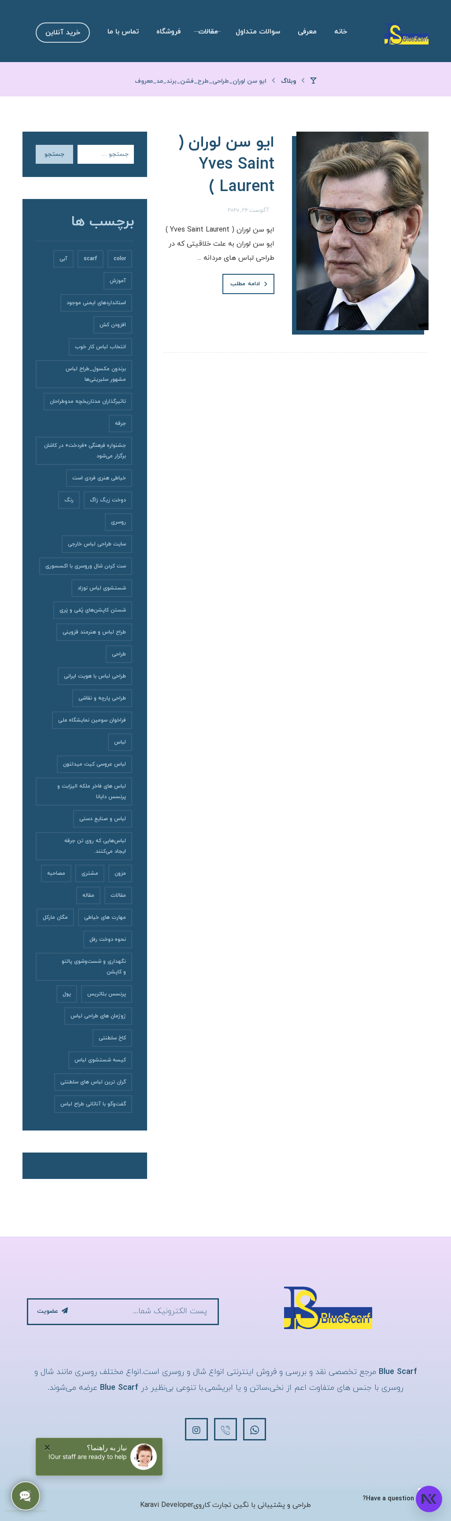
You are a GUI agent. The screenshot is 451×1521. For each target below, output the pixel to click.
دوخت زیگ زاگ (108, 500)
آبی (63, 258)
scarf (90, 258)
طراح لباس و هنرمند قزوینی (94, 632)
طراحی (119, 654)
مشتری (89, 873)
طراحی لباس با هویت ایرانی (95, 676)
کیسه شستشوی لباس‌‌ (100, 1060)
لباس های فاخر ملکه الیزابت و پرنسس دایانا (91, 791)
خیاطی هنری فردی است (99, 478)
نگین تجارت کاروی (221, 1505)
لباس (120, 742)
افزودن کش (113, 324)
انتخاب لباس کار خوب (100, 346)
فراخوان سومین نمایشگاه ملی (92, 720)
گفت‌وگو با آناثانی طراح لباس (93, 1104)
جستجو (54, 154)
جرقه (120, 423)
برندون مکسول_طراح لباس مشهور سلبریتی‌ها (96, 374)
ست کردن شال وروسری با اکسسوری (85, 566)
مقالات (118, 895)
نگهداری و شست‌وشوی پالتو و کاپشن (94, 967)
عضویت (47, 1311)
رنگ (69, 500)
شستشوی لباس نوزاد (102, 588)
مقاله (88, 895)
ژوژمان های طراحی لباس (98, 1016)
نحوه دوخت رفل (107, 939)
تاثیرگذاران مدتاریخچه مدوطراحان (88, 401)
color (120, 258)
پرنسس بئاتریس (106, 994)
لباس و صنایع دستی (102, 818)
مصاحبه (56, 873)
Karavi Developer (166, 1505)
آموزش (118, 280)
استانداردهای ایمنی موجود (96, 302)
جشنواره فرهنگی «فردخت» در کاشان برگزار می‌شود (85, 451)
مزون (120, 873)
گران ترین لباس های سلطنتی (93, 1082)
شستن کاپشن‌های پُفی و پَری (92, 610)
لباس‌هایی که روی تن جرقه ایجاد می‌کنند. (95, 846)
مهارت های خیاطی (105, 917)
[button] (254, 1429)
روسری (118, 522)
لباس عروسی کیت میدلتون (94, 764)
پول (67, 994)
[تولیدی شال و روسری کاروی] (406, 33)
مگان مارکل (55, 917)
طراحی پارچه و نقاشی (102, 698)
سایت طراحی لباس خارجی (97, 544)
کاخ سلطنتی (112, 1038)
